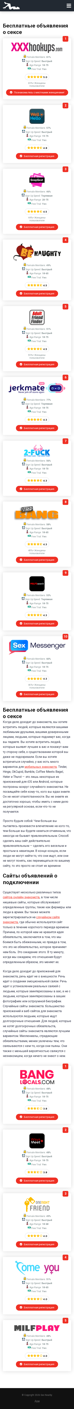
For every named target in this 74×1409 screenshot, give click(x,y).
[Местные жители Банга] (37, 1083)
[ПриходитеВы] (37, 1274)
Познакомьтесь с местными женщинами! (38, 92)
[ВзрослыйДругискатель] (37, 324)
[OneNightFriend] (37, 1211)
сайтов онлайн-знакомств (21, 897)
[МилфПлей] (37, 1331)
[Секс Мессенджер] (37, 653)
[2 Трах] (37, 455)
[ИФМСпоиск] (37, 590)
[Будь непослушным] (37, 260)
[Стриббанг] (37, 519)
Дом (37, 1401)
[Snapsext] (37, 186)
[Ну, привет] (37, 123)
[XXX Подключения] (37, 52)
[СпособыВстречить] (37, 1147)
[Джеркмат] (37, 395)
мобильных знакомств (40, 767)
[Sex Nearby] (11, 5)
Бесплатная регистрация (38, 156)
